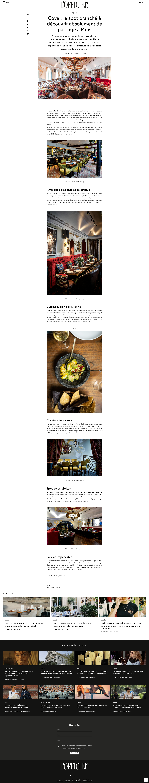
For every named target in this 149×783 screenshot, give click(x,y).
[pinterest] (27, 21)
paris (58, 587)
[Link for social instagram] (74, 776)
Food (74, 13)
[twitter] (27, 27)
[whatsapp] (27, 30)
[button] (100, 372)
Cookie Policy (87, 780)
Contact (67, 780)
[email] (27, 14)
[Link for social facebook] (71, 776)
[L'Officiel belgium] (74, 5)
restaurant (51, 587)
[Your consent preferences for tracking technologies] (146, 780)
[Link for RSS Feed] (78, 776)
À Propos (60, 780)
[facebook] (27, 18)
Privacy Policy (82, 748)
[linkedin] (27, 24)
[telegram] (27, 34)
